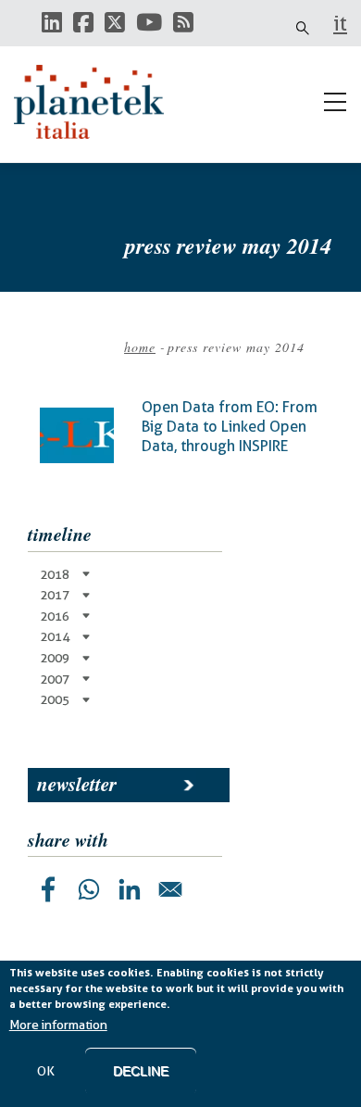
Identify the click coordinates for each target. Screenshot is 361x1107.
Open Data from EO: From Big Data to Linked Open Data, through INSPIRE (229, 426)
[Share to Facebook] (48, 889)
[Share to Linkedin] (129, 889)
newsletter (77, 784)
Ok (46, 1070)
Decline (140, 1070)
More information (58, 1024)
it (340, 23)
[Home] (97, 101)
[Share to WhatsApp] (88, 889)
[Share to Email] (170, 889)
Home (140, 347)
